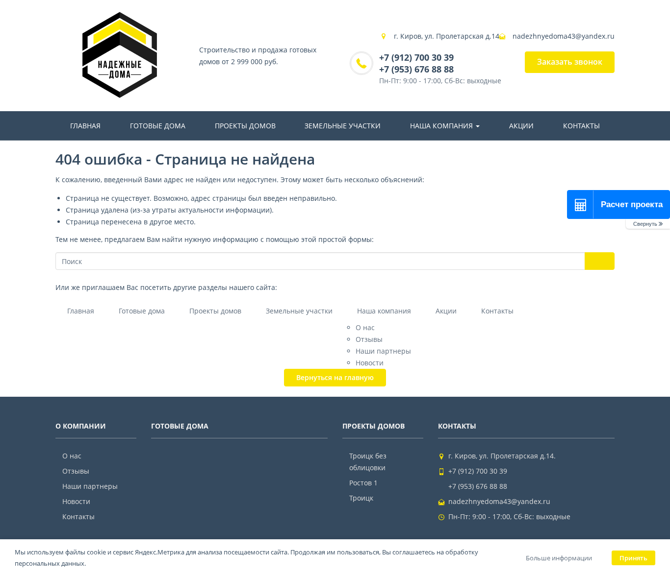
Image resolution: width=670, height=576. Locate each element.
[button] (648, 224)
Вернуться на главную (335, 377)
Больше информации (559, 557)
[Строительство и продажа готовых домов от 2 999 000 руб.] (119, 55)
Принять (633, 557)
